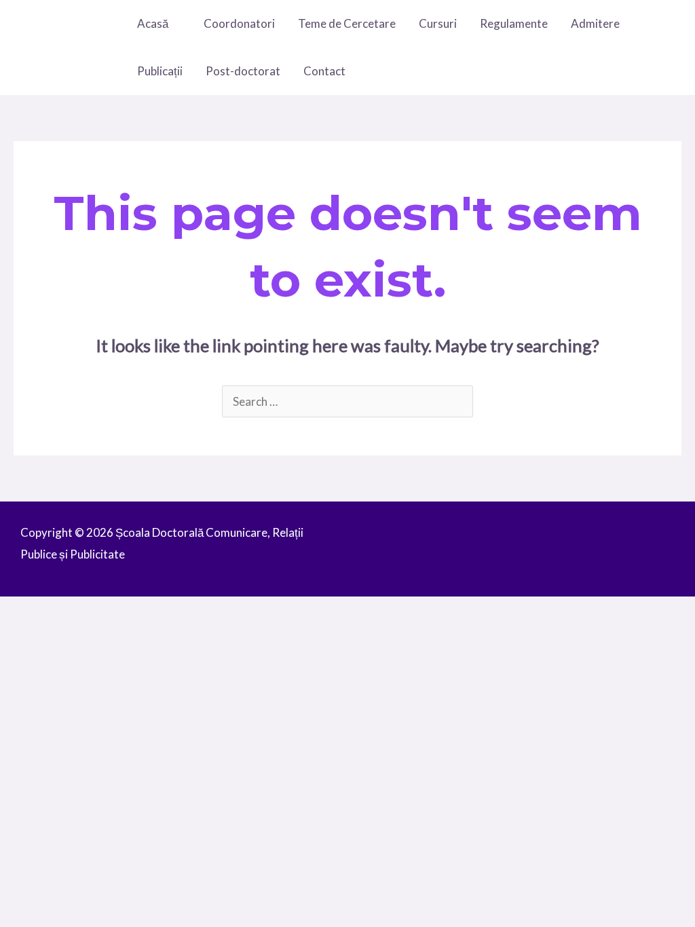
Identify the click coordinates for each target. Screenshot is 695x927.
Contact (324, 71)
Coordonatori (239, 23)
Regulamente (514, 23)
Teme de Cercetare (347, 23)
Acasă (152, 23)
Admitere (595, 23)
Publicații (160, 71)
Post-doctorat (243, 71)
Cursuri (438, 23)
